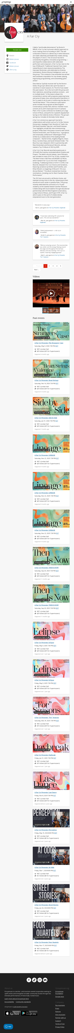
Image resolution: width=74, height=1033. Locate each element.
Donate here (59, 997)
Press (57, 1008)
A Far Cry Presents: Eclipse (44, 643)
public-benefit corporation (20, 1007)
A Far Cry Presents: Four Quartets (47, 942)
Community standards (23, 1002)
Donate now (17, 50)
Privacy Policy (59, 1027)
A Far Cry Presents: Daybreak (56, 208)
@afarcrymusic (14, 59)
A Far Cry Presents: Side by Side (46, 418)
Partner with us (60, 1018)
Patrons (58, 1012)
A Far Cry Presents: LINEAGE (45, 455)
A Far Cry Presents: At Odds (44, 867)
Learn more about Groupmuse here (17, 999)
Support (58, 1021)
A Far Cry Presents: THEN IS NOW (47, 568)
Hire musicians (60, 1015)
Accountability (9, 1002)
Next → (36, 270)
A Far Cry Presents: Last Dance (46, 792)
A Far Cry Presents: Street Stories (46, 905)
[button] (67, 293)
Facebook (12, 63)
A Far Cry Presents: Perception (46, 830)
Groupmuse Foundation (59, 992)
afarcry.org (12, 70)
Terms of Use (60, 1024)
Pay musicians (60, 1005)
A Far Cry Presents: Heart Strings (46, 380)
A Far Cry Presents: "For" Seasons (47, 717)
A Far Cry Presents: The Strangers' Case (49, 343)
